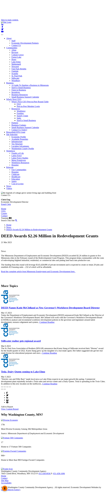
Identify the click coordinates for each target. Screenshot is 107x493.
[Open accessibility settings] (4, 488)
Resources (15, 109)
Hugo (13, 59)
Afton (13, 50)
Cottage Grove (17, 55)
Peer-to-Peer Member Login (28, 106)
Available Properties (19, 139)
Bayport (14, 52)
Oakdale (14, 71)
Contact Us (16, 45)
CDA (3, 211)
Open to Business (18, 90)
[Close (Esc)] (2, 386)
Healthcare (15, 177)
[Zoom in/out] (10, 386)
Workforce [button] (10, 151)
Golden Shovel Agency (10, 490)
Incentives (15, 92)
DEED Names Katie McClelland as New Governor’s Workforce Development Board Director (50, 307)
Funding (20, 113)
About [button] (8, 38)
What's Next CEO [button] (13, 99)
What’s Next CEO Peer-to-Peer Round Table (30, 102)
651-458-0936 (45, 473)
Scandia (14, 73)
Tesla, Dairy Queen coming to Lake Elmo (23, 371)
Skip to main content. (10, 20)
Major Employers (18, 160)
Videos (9, 188)
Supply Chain (22, 116)
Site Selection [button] (11, 134)
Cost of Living (17, 184)
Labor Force (16, 155)
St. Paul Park (16, 76)
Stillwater (15, 78)
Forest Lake (16, 57)
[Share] (5, 386)
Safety (14, 181)
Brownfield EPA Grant (15, 132)
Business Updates (18, 125)
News (8, 186)
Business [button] (10, 83)
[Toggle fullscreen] (7, 386)
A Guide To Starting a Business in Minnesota (30, 85)
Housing (15, 165)
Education (15, 179)
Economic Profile (18, 137)
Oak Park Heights (18, 69)
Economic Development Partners (25, 43)
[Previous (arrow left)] (2, 389)
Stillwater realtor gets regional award (21, 341)
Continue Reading (46, 322)
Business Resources (19, 95)
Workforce (21, 111)
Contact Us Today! (19, 130)
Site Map (4, 480)
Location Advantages (20, 146)
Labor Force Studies (19, 158)
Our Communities (18, 170)
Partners (14, 123)
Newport (15, 66)
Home (3, 209)
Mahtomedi (16, 64)
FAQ (19, 104)
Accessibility (6, 483)
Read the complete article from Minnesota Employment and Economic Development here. (38, 271)
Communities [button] (11, 48)
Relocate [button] (9, 167)
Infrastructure (16, 141)
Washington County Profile (22, 148)
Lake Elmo (16, 62)
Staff (13, 41)
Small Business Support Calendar (25, 97)
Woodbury (15, 80)
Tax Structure (17, 144)
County (4, 213)
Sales (19, 118)
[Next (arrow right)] (5, 389)
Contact (4, 216)
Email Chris (6, 204)
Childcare (15, 174)
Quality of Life (17, 153)
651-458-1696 (59, 473)
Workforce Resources (20, 163)
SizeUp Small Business (21, 87)
